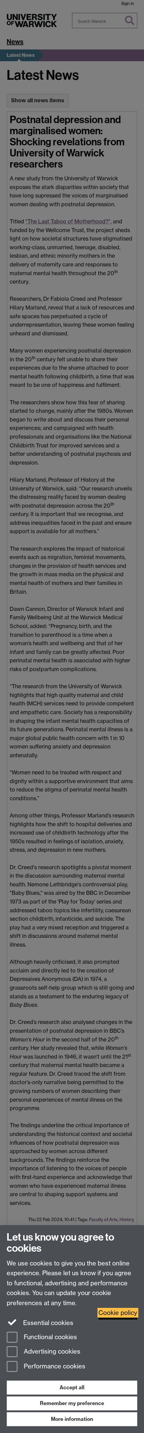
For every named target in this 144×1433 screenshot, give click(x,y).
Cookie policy (117, 1313)
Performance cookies (53, 1366)
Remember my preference (72, 1403)
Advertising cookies (51, 1352)
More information (72, 1419)
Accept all (72, 1387)
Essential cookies (47, 1323)
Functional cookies (49, 1337)
